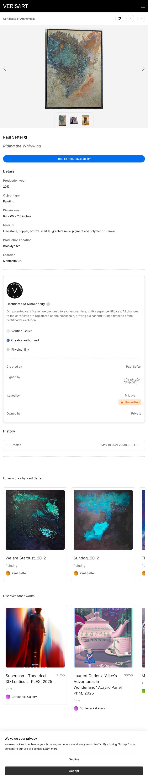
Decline (74, 759)
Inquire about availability (74, 159)
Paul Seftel (13, 137)
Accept (74, 771)
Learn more (50, 748)
